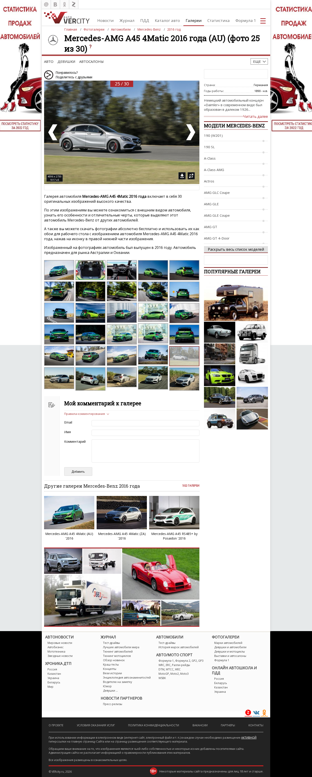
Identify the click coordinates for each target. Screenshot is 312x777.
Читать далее (255, 116)
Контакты (256, 725)
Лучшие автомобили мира (121, 647)
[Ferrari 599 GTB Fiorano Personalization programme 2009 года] (252, 418)
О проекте (56, 725)
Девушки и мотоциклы (229, 651)
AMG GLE (211, 204)
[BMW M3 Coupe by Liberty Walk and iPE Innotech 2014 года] (219, 375)
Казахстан (54, 674)
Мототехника (56, 651)
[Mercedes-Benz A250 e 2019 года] (252, 397)
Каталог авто (167, 20)
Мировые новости (60, 643)
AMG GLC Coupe (217, 192)
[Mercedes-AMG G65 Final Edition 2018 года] (219, 353)
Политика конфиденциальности (153, 725)
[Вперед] (190, 132)
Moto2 (174, 674)
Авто (48, 61)
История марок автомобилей (179, 647)
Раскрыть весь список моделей (236, 249)
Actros (209, 181)
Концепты (109, 669)
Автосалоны (91, 61)
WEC (178, 669)
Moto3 (184, 674)
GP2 (194, 661)
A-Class (210, 158)
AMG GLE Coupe (217, 215)
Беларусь (54, 682)
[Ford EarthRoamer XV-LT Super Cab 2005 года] (236, 300)
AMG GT (210, 226)
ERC (168, 665)
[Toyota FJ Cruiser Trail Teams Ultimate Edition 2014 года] (219, 418)
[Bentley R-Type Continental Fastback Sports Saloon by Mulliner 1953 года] (219, 397)
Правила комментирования (84, 414)
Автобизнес (55, 647)
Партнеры (228, 725)
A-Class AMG (214, 169)
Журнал (127, 20)
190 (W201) (213, 135)
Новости (105, 20)
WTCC (170, 669)
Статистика (218, 20)
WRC (161, 665)
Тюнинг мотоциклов (117, 656)
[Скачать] (182, 175)
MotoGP (164, 674)
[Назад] (53, 132)
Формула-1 (166, 661)
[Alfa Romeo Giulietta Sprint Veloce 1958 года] (219, 332)
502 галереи (190, 485)
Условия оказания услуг (96, 725)
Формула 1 (245, 20)
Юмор (107, 686)
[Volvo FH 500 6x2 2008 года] (252, 353)
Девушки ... (110, 691)
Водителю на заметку (117, 682)
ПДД (144, 20)
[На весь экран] (191, 175)
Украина (53, 678)
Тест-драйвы (111, 643)
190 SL (209, 147)
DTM (161, 669)
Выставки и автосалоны (230, 656)
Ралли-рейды (181, 665)
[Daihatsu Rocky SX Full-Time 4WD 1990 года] (252, 332)
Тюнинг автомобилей (118, 651)
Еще (257, 61)
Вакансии (200, 725)
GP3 (201, 661)
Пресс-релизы (112, 704)
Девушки (66, 61)
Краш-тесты (111, 664)
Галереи (194, 20)
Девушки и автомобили (230, 647)
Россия (52, 669)
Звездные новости (60, 656)
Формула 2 (182, 661)
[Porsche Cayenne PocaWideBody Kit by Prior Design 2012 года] (252, 375)
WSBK (162, 678)
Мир (50, 687)
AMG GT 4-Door (217, 238)
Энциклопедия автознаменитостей (127, 678)
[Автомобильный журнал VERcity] (67, 17)
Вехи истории (112, 673)
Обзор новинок (114, 660)
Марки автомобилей (228, 643)
